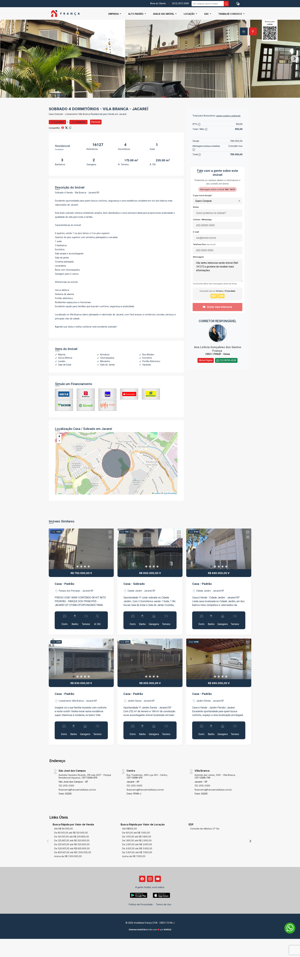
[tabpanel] (150, 59)
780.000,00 (236, 140)
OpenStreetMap (170, 493)
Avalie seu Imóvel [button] (164, 14)
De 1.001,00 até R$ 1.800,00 (136, 836)
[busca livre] (226, 3)
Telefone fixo (204, 244)
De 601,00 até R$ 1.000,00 (136, 832)
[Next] (108, 548)
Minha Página (205, 360)
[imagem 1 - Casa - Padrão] (81, 549)
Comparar (80, 122)
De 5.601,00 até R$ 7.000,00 (137, 852)
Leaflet (157, 493)
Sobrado (58, 114)
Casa (51, 114)
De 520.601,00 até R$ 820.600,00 (72, 848)
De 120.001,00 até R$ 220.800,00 (71, 836)
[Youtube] (158, 879)
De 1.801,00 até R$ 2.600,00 (137, 840)
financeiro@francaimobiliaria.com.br (77, 789)
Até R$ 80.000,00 (63, 828)
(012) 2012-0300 (180, 3)
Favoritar (59, 122)
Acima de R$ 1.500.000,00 (68, 856)
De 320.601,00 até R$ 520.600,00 (72, 844)
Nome (196, 207)
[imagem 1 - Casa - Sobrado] (150, 549)
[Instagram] (150, 879)
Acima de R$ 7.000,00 (133, 856)
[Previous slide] (5, 59)
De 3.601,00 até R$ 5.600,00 (137, 848)
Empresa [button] (113, 14)
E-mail (196, 232)
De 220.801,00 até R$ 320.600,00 (71, 840)
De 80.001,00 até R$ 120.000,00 (71, 832)
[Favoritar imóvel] (110, 532)
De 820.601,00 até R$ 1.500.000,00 (72, 852)
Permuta (95, 122)
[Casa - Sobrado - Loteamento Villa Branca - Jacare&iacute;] (64, 13)
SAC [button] (206, 14)
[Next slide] (294, 59)
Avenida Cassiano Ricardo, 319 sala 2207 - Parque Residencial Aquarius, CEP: (85, 776)
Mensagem (198, 257)
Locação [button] (189, 14)
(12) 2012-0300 (66, 785)
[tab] (244, 31)
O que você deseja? (202, 195)
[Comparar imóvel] (110, 537)
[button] (237, 3)
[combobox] (217, 201)
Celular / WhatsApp (202, 219)
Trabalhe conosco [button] (230, 14)
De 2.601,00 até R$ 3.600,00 (137, 844)
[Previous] (53, 548)
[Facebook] (142, 879)
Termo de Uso (163, 904)
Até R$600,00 (129, 828)
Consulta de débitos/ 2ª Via (204, 828)
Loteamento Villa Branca (77, 114)
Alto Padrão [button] (136, 14)
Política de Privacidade (141, 904)
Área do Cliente (158, 3)
